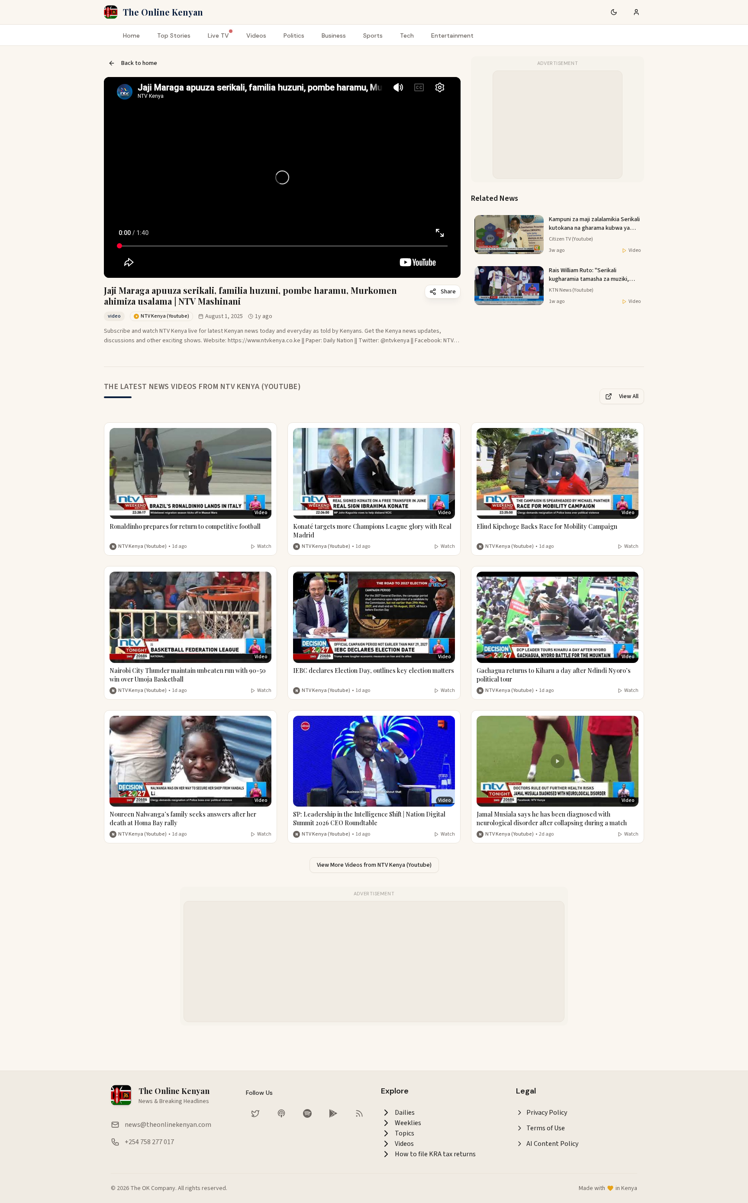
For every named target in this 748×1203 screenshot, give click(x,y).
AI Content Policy (552, 1143)
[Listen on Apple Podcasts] (281, 1113)
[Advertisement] (558, 125)
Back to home (139, 63)
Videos (256, 35)
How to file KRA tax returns (435, 1154)
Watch (264, 546)
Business (334, 35)
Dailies (405, 1112)
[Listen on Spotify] (307, 1113)
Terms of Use (545, 1128)
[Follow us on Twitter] (255, 1113)
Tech (407, 35)
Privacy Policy (546, 1112)
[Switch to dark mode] (614, 12)
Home (131, 35)
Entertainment (452, 35)
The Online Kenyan (163, 12)
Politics (294, 35)
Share (448, 291)
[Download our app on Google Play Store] (333, 1113)
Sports (373, 35)
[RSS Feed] (359, 1113)
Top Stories (173, 35)
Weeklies (408, 1123)
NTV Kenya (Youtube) (142, 546)
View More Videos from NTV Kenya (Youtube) (374, 865)
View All (628, 396)
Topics (404, 1133)
